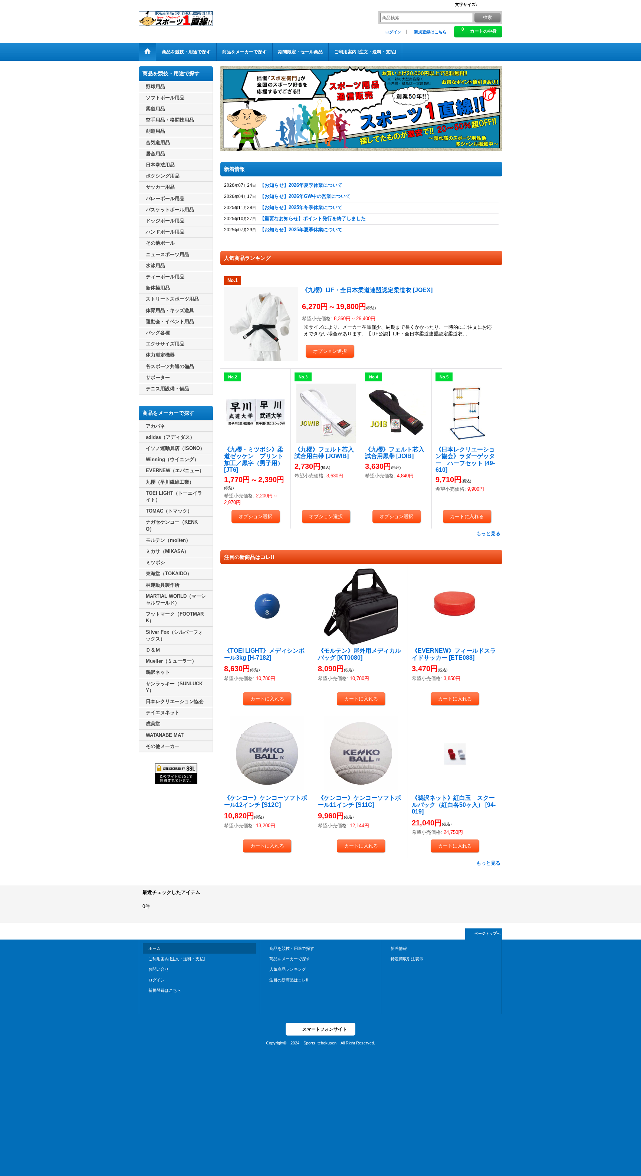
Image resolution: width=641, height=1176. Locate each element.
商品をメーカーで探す (289, 959)
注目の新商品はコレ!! (288, 980)
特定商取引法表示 (407, 959)
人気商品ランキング (287, 969)
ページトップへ (487, 933)
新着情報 (399, 948)
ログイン (393, 32)
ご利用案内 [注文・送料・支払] (176, 959)
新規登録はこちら (430, 32)
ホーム (154, 948)
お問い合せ (158, 969)
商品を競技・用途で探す (291, 948)
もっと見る (488, 533)
